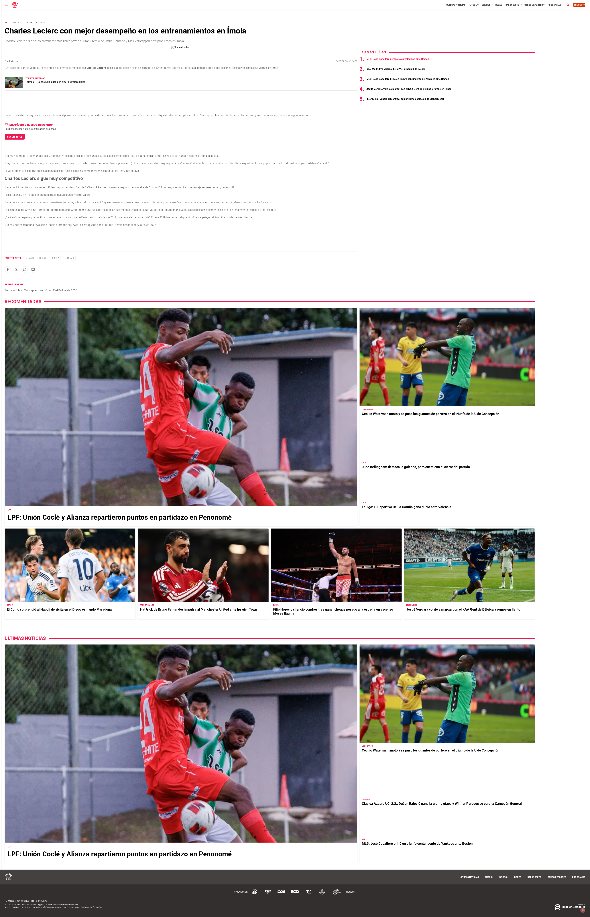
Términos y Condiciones (17, 901)
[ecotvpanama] (295, 894)
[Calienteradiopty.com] (322, 894)
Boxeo (498, 5)
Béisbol (486, 5)
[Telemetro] (254, 894)
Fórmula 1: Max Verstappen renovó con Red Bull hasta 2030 (41, 290)
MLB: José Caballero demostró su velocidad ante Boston (397, 59)
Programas (554, 5)
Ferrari (69, 258)
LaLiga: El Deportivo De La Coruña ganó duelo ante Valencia (406, 507)
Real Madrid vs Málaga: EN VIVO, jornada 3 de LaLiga (395, 69)
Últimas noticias (456, 5)
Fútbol (473, 5)
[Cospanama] (281, 894)
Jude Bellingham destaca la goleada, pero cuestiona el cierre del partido (416, 467)
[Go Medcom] (241, 894)
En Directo (579, 5)
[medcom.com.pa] (349, 894)
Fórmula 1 (15, 22)
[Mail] (33, 269)
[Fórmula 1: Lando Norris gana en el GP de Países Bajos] (14, 86)
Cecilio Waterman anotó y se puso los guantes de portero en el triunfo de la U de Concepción (430, 414)
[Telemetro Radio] (335, 894)
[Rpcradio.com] (308, 894)
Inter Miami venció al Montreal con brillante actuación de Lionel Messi (405, 98)
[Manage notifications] (582, 910)
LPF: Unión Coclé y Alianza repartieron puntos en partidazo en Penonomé (120, 517)
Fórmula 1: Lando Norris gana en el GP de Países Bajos (55, 81)
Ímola (55, 258)
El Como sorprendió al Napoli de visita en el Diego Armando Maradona (59, 609)
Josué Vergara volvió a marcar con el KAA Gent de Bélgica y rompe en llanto (408, 89)
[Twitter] (16, 269)
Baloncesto (512, 5)
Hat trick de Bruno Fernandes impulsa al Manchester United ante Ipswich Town (198, 609)
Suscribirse (14, 136)
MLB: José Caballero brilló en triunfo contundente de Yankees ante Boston (407, 79)
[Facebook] (7, 269)
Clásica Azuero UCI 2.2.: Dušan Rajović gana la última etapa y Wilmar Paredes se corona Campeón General (442, 804)
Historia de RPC (39, 901)
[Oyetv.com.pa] (268, 894)
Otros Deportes (533, 5)
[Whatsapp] (24, 269)
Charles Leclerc (36, 258)
